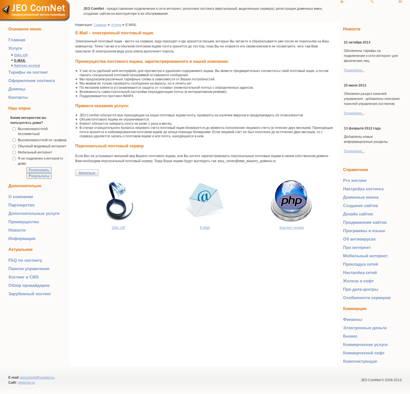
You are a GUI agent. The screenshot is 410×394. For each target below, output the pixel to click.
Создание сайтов (360, 205)
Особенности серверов (366, 297)
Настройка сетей (360, 272)
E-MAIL (20, 61)
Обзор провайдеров (29, 285)
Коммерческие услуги (365, 344)
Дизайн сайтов (358, 214)
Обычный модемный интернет (42, 146)
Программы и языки (364, 230)
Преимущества (23, 221)
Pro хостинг (355, 180)
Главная (16, 39)
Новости (17, 230)
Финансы (352, 319)
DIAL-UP (21, 55)
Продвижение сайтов (365, 222)
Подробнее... (354, 70)
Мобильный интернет (35, 152)
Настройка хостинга (363, 188)
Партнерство (21, 205)
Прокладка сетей (360, 264)
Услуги (15, 48)
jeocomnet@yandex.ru (37, 377)
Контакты (18, 97)
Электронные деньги (365, 327)
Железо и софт (358, 280)
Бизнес (350, 336)
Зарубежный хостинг (29, 293)
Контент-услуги (27, 66)
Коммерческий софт (364, 352)
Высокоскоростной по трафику (42, 140)
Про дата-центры (360, 289)
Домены (16, 89)
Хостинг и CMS (23, 277)
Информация (21, 238)
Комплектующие (360, 361)
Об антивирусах (359, 239)
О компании (20, 196)
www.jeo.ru (26, 383)
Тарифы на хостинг (28, 72)
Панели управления (28, 268)
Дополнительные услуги (33, 213)
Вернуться (87, 172)
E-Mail (205, 228)
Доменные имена (360, 197)
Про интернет (357, 247)
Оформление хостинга (31, 80)
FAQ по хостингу (25, 260)
